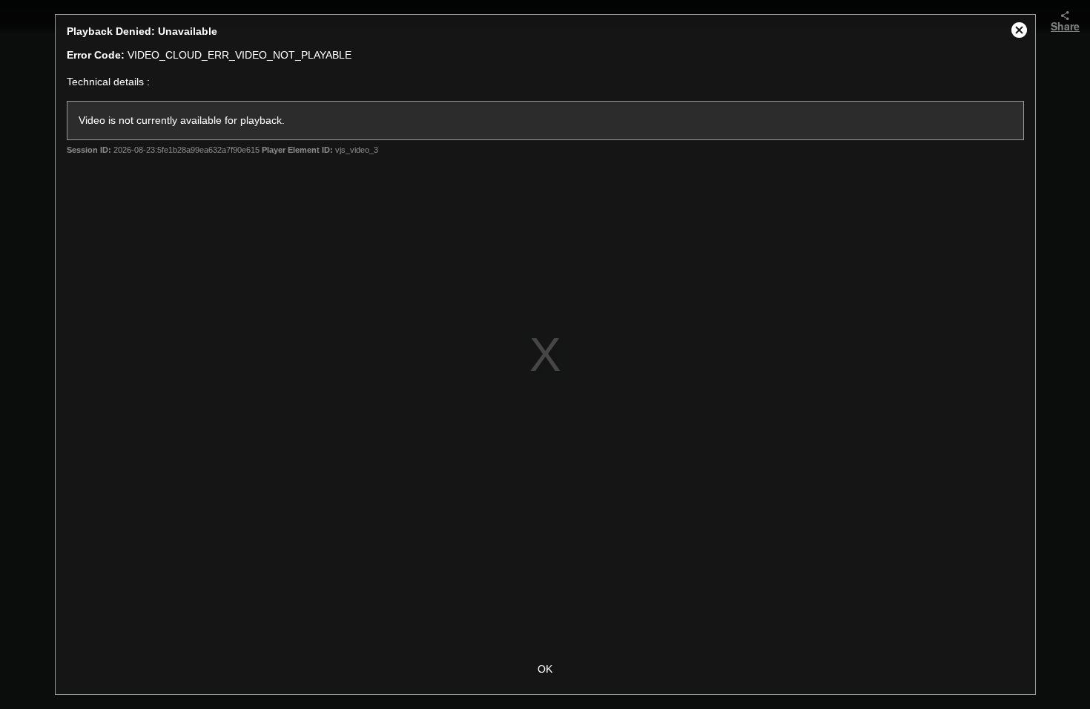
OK (545, 669)
